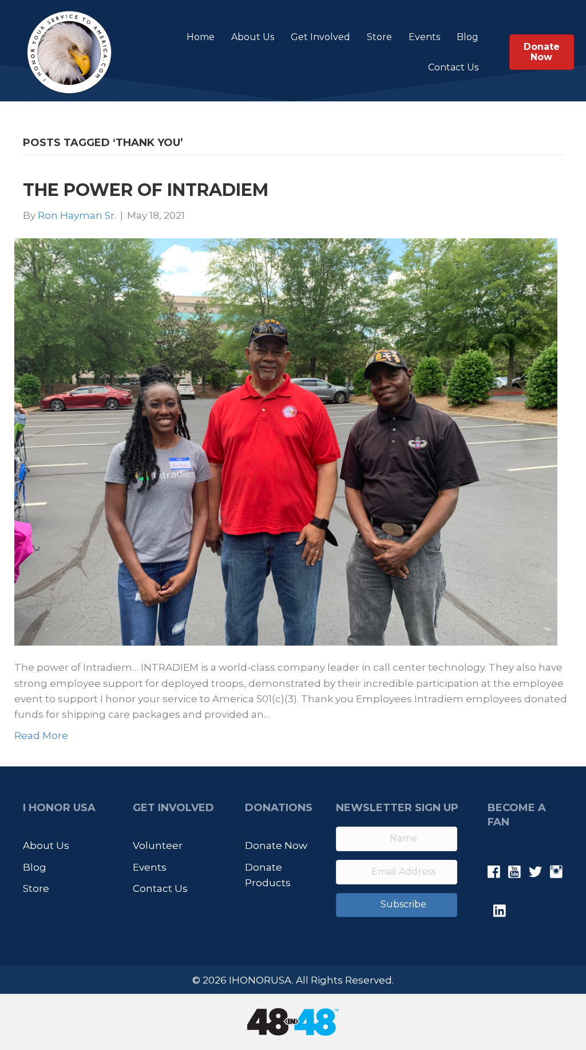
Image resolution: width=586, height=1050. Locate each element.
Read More (41, 735)
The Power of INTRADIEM (145, 189)
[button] (396, 905)
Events (424, 37)
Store (379, 37)
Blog (467, 37)
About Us (252, 37)
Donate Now (276, 845)
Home (201, 37)
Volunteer (158, 845)
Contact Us (453, 67)
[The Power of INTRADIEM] (285, 441)
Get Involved (320, 37)
